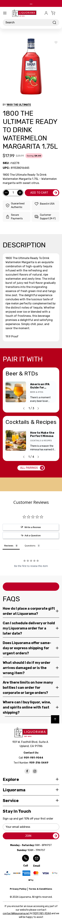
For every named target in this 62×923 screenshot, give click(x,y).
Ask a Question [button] (33, 535)
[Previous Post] (24, 408)
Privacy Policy (18, 889)
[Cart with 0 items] (55, 13)
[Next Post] (38, 408)
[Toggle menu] (5, 13)
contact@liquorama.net (16, 913)
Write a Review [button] (32, 527)
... (31, 3)
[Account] (46, 13)
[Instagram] (35, 771)
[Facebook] (27, 771)
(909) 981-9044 (41, 913)
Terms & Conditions (40, 889)
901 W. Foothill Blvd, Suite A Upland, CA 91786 (31, 744)
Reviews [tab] (8, 545)
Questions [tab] (30, 545)
